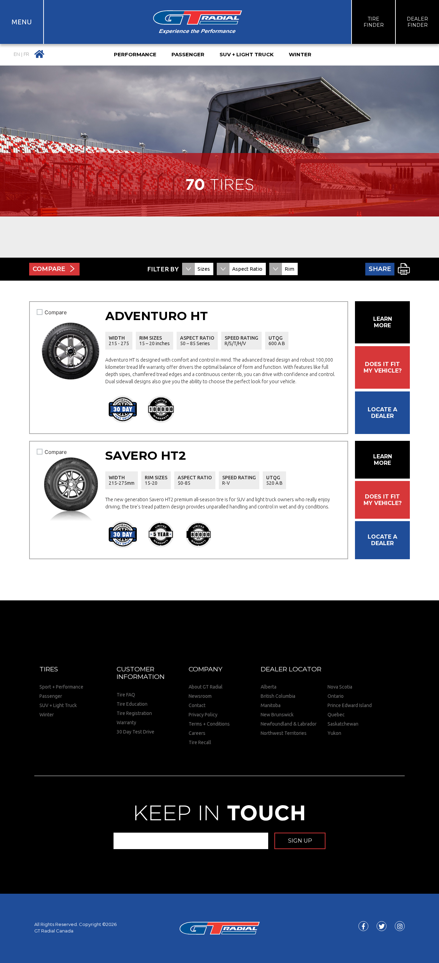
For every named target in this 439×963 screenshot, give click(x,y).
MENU (22, 22)
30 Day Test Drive (135, 732)
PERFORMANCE (135, 54)
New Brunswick (277, 714)
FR (26, 54)
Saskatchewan (343, 724)
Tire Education (132, 704)
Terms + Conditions (209, 724)
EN (17, 54)
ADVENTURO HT (156, 315)
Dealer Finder (417, 22)
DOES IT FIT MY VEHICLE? (383, 367)
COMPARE (49, 269)
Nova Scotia (340, 687)
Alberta (268, 687)
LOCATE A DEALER (382, 412)
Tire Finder (374, 22)
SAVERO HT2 (145, 455)
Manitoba (271, 705)
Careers (197, 733)
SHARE (380, 269)
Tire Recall (200, 742)
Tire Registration (134, 713)
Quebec (336, 714)
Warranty (126, 722)
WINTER (300, 54)
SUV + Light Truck (58, 705)
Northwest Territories (284, 733)
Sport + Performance (61, 687)
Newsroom (200, 696)
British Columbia (278, 696)
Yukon (334, 733)
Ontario (336, 696)
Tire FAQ (126, 694)
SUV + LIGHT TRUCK (247, 54)
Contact (197, 705)
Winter (46, 714)
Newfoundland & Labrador (289, 724)
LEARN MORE (382, 322)
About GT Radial (206, 687)
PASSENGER (187, 54)
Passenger (50, 696)
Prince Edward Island (350, 705)
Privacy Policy (203, 714)
